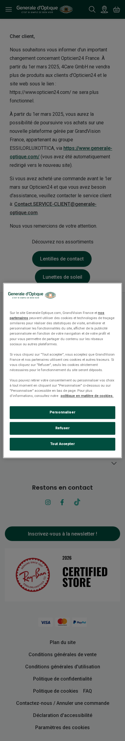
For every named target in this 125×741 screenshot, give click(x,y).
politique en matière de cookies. (87, 396)
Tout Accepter (62, 444)
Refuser (63, 428)
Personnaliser (62, 412)
